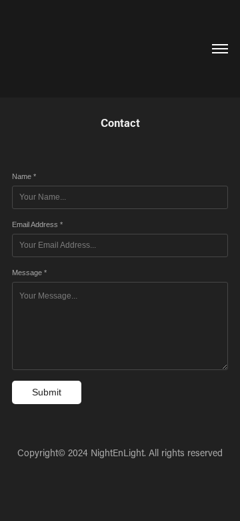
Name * (24, 176)
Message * (29, 273)
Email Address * (37, 224)
